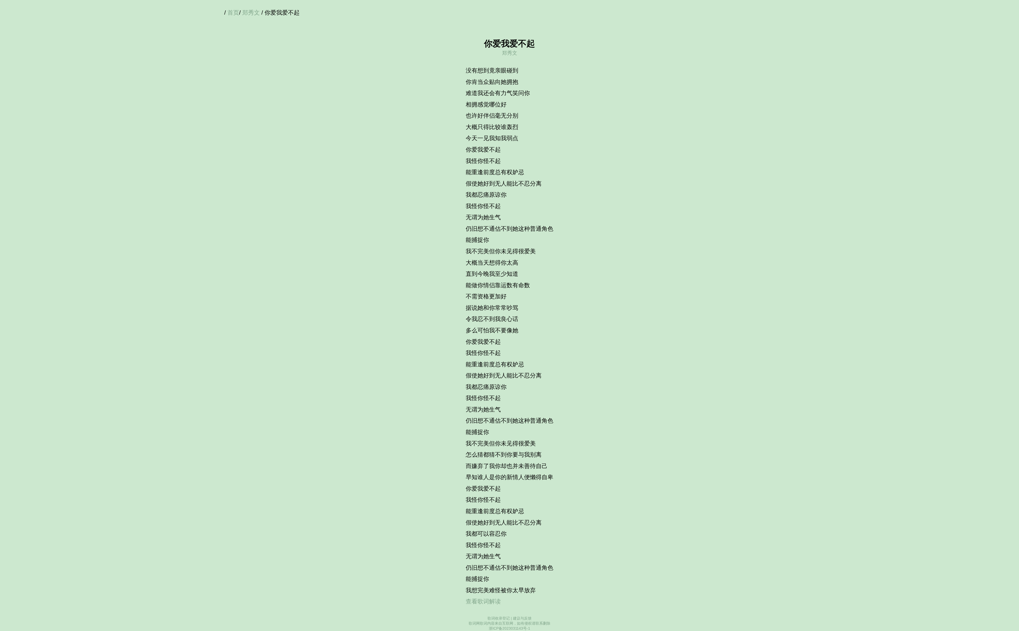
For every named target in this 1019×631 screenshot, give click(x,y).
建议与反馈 (522, 618)
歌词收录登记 (498, 618)
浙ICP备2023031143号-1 (509, 628)
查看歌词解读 (483, 601)
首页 (233, 12)
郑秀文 (251, 12)
